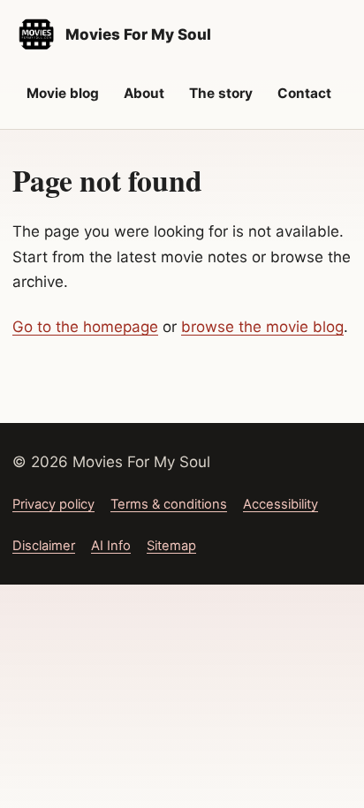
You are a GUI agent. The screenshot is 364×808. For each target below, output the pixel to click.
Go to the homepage (85, 327)
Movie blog (63, 93)
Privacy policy (53, 504)
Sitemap (171, 546)
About (144, 93)
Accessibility (280, 504)
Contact (304, 93)
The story (221, 93)
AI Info (111, 546)
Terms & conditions (168, 504)
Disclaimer (43, 546)
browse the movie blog (262, 327)
